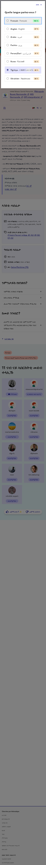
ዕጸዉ (37, 4)
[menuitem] (23, 21)
